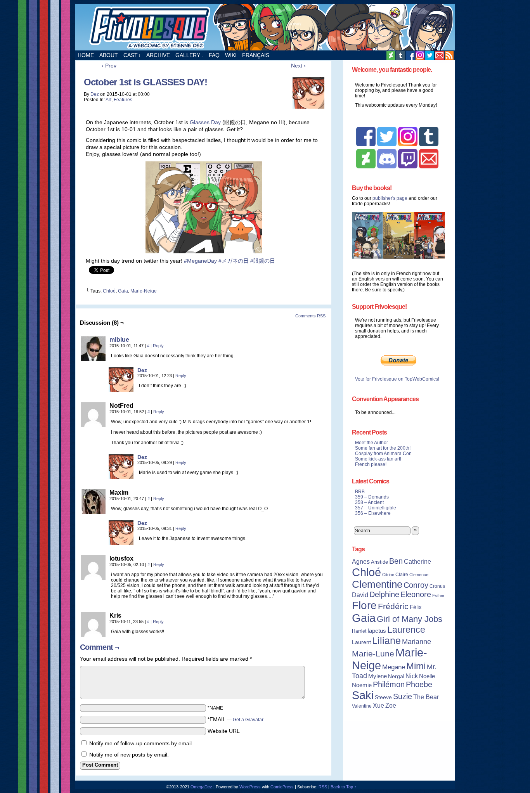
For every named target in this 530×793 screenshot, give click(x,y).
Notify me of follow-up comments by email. (141, 743)
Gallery (189, 55)
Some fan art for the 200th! (382, 448)
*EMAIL (235, 719)
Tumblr (400, 55)
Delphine (384, 594)
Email (439, 55)
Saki (363, 695)
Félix (416, 607)
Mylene (377, 676)
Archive (158, 55)
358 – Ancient (369, 502)
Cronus (437, 586)
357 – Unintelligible (375, 508)
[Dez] (121, 390)
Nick (411, 675)
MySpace (420, 55)
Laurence (406, 630)
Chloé (109, 291)
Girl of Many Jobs (409, 619)
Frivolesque (265, 27)
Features (123, 99)
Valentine (362, 706)
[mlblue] (93, 359)
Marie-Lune (373, 653)
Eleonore (415, 594)
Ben (396, 561)
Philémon (389, 684)
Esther (438, 595)
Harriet (359, 631)
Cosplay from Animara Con (383, 453)
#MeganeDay (200, 261)
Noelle (427, 676)
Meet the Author (371, 442)
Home (86, 55)
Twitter (430, 55)
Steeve (383, 697)
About (108, 55)
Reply (158, 345)
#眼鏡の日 (262, 261)
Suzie (402, 696)
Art (108, 99)
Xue (378, 705)
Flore (364, 605)
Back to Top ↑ (344, 786)
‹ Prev (109, 65)
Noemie (362, 685)
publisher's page (389, 198)
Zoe (390, 705)
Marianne (416, 641)
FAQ (214, 55)
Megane (393, 667)
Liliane (386, 640)
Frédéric (393, 606)
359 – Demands (372, 497)
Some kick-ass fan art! (378, 459)
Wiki (231, 55)
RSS (449, 55)
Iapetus (376, 631)
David (360, 595)
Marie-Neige (143, 291)
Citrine (388, 574)
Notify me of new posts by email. (129, 754)
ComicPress (282, 786)
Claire (401, 574)
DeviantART (391, 55)
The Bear (426, 697)
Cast (132, 55)
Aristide (379, 562)
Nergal (396, 676)
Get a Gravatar (248, 719)
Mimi (416, 666)
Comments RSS (310, 315)
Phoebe (419, 684)
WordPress (250, 786)
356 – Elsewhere (373, 513)
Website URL (224, 731)
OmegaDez (201, 786)
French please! (370, 464)
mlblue (119, 339)
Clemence (418, 574)
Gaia (123, 291)
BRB (360, 491)
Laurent (361, 642)
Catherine (417, 561)
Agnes (361, 561)
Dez (94, 94)
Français (255, 55)
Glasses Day (205, 122)
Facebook (410, 55)
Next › (298, 65)
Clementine (377, 584)
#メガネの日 (233, 261)
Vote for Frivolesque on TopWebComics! (397, 379)
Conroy (416, 585)
